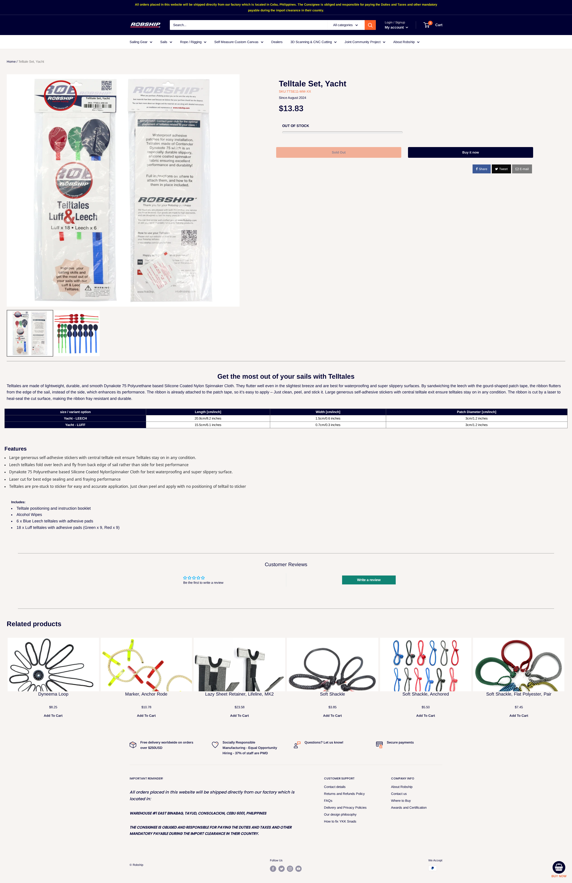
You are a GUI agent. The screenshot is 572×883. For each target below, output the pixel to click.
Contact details (335, 787)
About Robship (404, 42)
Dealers (277, 42)
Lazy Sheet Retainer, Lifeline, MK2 (239, 694)
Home (11, 61)
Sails (163, 42)
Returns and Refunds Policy (344, 794)
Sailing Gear (138, 42)
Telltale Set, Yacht (312, 83)
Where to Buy (401, 800)
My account (395, 27)
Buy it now (470, 152)
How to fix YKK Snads (340, 821)
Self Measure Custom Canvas (236, 42)
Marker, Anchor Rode (146, 694)
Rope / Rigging (191, 42)
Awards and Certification (409, 807)
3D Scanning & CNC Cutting (311, 42)
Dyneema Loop (53, 694)
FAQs (328, 800)
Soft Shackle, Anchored (425, 694)
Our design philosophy (340, 814)
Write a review (369, 580)
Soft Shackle (332, 694)
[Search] (370, 25)
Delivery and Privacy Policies (345, 807)
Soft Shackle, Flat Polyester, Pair (518, 694)
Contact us (399, 794)
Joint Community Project (363, 42)
